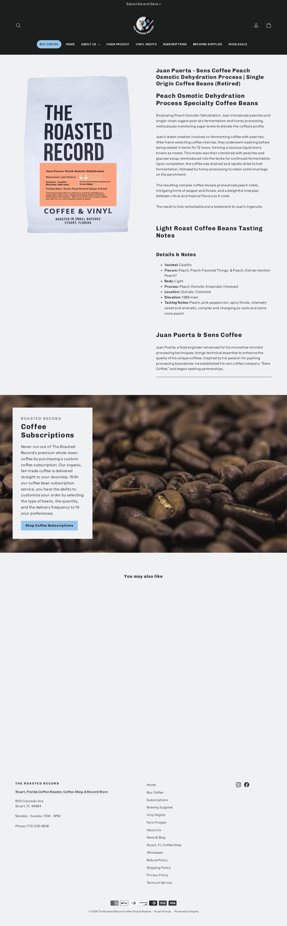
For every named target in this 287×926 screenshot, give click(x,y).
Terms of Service (159, 883)
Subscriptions (175, 44)
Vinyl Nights (146, 44)
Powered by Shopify (186, 911)
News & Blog (156, 837)
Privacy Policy (158, 875)
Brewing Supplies (207, 44)
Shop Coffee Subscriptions (49, 525)
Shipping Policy (159, 868)
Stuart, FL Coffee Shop (164, 845)
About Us (89, 44)
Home (70, 44)
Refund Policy (157, 860)
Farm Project (118, 44)
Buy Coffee (49, 44)
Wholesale (237, 44)
